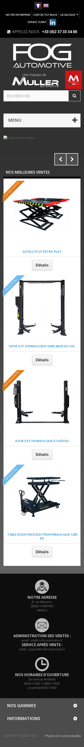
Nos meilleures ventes (28, 172)
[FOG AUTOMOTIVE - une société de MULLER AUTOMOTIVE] (42, 55)
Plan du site (28, 736)
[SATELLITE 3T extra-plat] (42, 213)
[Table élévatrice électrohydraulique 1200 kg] (42, 497)
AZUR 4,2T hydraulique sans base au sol (42, 346)
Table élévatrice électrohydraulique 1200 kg (42, 536)
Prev (60, 159)
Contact (10, 736)
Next (72, 159)
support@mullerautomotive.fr (46, 649)
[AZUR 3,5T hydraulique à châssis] (42, 402)
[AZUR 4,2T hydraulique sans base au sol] (42, 307)
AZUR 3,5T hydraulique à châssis (42, 441)
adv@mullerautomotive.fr (47, 640)
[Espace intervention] (42, 152)
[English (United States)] (46, 6)
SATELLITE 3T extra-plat (42, 251)
